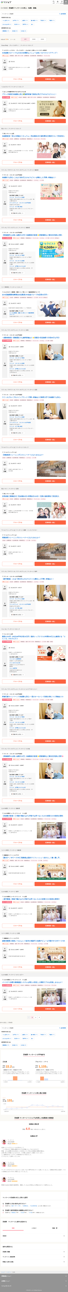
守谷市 (43, 20)
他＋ (32, 24)
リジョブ (3, 1272)
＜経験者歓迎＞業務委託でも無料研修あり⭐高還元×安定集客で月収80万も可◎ (30, 338)
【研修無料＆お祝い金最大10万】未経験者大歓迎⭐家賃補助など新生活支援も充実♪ (32, 235)
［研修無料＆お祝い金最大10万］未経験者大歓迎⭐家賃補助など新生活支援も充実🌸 (33, 756)
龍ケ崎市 (34, 20)
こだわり (34, 1228)
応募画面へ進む (50, 79)
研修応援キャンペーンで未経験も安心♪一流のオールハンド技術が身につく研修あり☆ (32, 696)
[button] (34, 59)
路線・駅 (54, 1228)
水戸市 (16, 20)
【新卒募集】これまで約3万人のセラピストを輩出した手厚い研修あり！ (28, 579)
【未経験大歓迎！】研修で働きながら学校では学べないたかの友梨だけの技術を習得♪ (32, 816)
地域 (13, 1228)
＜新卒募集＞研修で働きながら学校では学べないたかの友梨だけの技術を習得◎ (31, 899)
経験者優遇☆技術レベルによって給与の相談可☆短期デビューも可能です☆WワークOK (33, 941)
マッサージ (8, 1272)
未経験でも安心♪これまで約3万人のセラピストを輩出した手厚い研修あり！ (29, 177)
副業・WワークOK (16, 1205)
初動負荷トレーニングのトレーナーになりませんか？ (21, 537)
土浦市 (25, 20)
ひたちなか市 (7, 24)
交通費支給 (25, 1205)
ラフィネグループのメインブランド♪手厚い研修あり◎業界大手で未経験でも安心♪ (31, 397)
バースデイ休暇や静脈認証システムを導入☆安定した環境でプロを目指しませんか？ (32, 982)
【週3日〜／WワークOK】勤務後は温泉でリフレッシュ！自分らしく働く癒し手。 (31, 858)
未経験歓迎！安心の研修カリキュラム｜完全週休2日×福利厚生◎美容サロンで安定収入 (33, 136)
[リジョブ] (6, 2)
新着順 (33, 39)
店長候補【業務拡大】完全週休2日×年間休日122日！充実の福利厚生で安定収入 (30, 496)
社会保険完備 (33, 1205)
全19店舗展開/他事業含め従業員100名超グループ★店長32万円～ (25, 295)
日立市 (17, 24)
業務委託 (6, 31)
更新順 (42, 39)
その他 (23, 31)
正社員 (15, 31)
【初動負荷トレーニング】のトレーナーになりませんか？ (23, 455)
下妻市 (52, 20)
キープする (18, 79)
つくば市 (6, 20)
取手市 (25, 24)
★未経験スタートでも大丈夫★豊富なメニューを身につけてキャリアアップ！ (30, 53)
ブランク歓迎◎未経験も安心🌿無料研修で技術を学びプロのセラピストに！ (29, 94)
